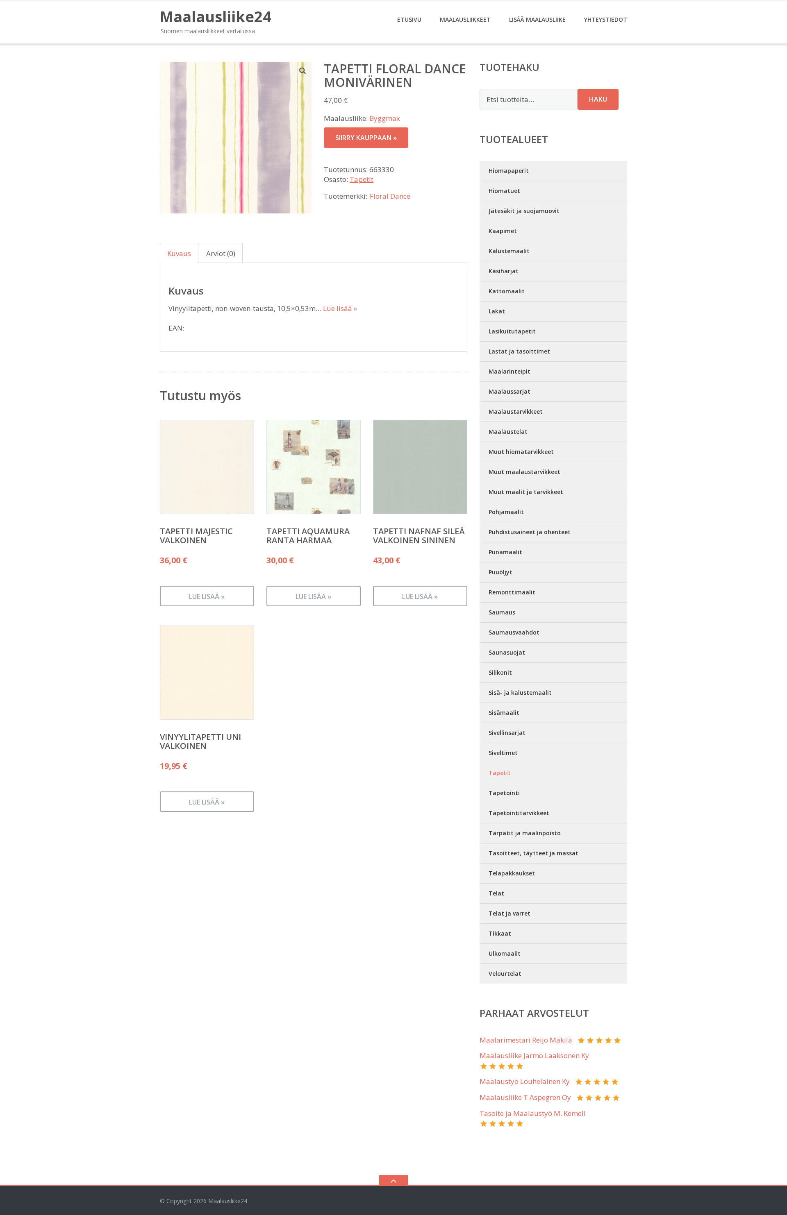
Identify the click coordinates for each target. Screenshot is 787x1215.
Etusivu (409, 19)
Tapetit (361, 179)
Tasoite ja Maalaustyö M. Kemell (533, 1113)
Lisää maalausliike (537, 19)
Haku (598, 99)
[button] (303, 70)
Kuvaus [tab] (179, 253)
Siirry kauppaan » (366, 137)
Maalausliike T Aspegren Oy (525, 1097)
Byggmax (384, 118)
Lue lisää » (340, 308)
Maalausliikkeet (465, 19)
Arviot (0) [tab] (220, 253)
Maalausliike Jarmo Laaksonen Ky (534, 1055)
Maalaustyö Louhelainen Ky (525, 1081)
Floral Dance (390, 196)
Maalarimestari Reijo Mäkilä (526, 1040)
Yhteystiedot (605, 19)
